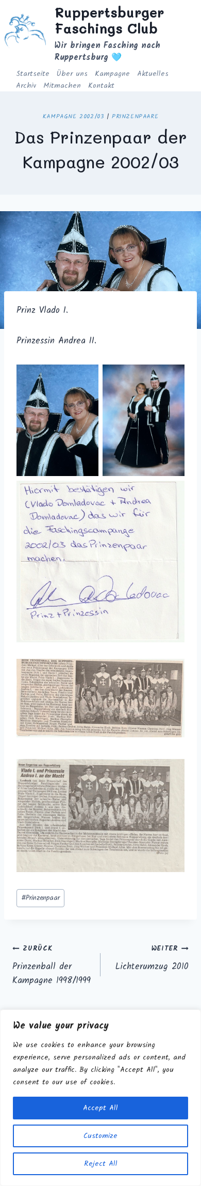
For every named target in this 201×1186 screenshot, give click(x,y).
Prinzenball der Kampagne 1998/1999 (51, 965)
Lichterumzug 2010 (152, 958)
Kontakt (101, 85)
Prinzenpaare (135, 116)
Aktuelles (153, 74)
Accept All (100, 1108)
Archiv (26, 85)
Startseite (32, 74)
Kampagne (112, 74)
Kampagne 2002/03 (73, 116)
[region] (100, 1097)
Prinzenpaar (40, 898)
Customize (100, 1136)
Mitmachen (62, 85)
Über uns (72, 74)
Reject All (101, 1163)
